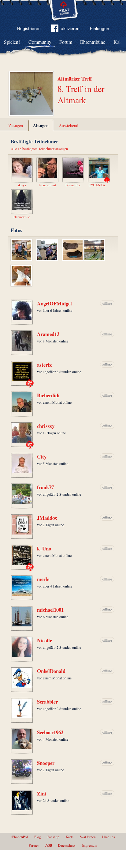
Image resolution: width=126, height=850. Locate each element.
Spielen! (12, 42)
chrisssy (45, 426)
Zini (41, 793)
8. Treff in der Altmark (80, 94)
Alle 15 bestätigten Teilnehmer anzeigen (39, 148)
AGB (48, 845)
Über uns (108, 836)
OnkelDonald (51, 671)
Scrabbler (47, 701)
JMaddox (47, 518)
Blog (37, 836)
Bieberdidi (48, 395)
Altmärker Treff (74, 78)
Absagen (41, 125)
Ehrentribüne (92, 42)
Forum (65, 42)
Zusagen (16, 125)
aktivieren (70, 28)
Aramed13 (48, 334)
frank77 (45, 487)
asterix (44, 364)
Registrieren (29, 28)
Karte (69, 836)
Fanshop (53, 836)
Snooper (45, 763)
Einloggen (99, 28)
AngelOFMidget (54, 303)
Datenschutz (66, 845)
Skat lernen (88, 836)
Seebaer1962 (50, 732)
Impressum (89, 845)
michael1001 (50, 609)
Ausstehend (68, 125)
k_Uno (44, 548)
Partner (34, 845)
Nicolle (44, 640)
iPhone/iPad (19, 836)
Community (39, 42)
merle (43, 579)
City (41, 456)
